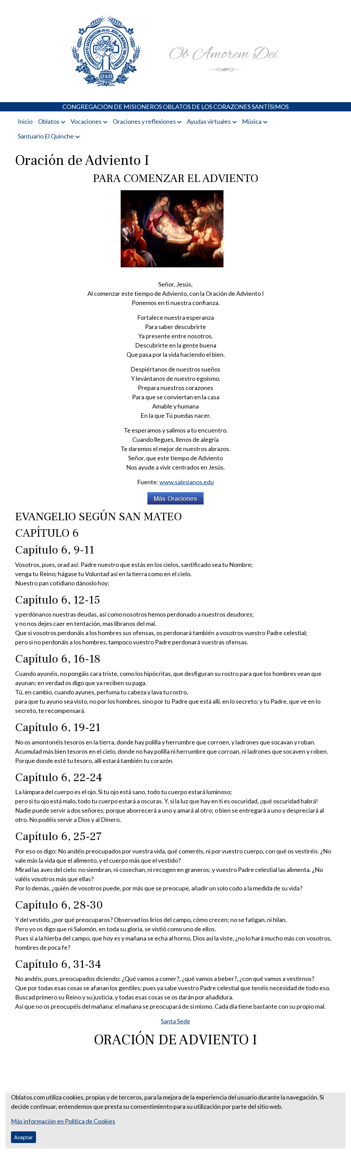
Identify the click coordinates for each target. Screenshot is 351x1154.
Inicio (25, 121)
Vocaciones (86, 121)
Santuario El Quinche (46, 136)
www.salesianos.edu (186, 482)
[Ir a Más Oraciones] (175, 498)
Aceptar (23, 1137)
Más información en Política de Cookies (63, 1121)
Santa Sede (175, 1021)
